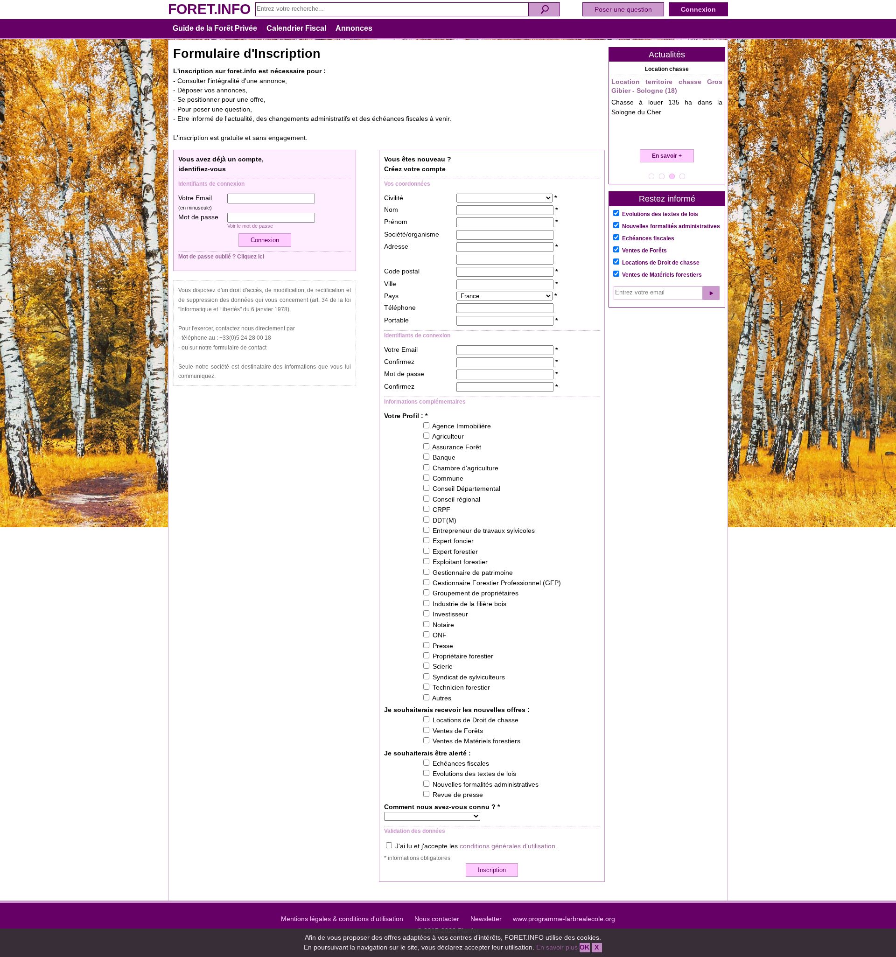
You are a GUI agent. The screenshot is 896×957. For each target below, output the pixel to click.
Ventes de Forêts (644, 250)
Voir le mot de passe (250, 226)
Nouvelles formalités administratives (671, 226)
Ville (390, 283)
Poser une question (623, 9)
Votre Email (195, 202)
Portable (396, 320)
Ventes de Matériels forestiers (662, 275)
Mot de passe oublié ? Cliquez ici (221, 256)
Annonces (354, 28)
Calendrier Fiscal (296, 28)
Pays (391, 296)
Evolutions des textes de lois (660, 214)
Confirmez (399, 361)
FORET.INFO (209, 9)
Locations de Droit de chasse (661, 262)
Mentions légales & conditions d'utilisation (342, 918)
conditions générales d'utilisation (507, 846)
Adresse (396, 246)
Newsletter (486, 918)
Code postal (402, 271)
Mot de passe (198, 217)
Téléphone (400, 307)
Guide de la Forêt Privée (215, 28)
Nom (391, 209)
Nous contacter (436, 918)
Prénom (395, 221)
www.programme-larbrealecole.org (564, 918)
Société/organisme (411, 234)
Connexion (698, 9)
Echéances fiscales (648, 238)
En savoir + (667, 156)
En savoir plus (557, 947)
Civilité (393, 198)
